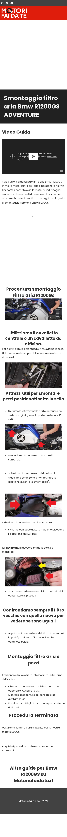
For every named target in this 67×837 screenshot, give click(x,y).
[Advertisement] (33, 54)
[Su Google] (2, 3)
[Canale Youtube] (11, 3)
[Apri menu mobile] (63, 13)
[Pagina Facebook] (7, 3)
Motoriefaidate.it (33, 780)
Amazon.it (8, 750)
